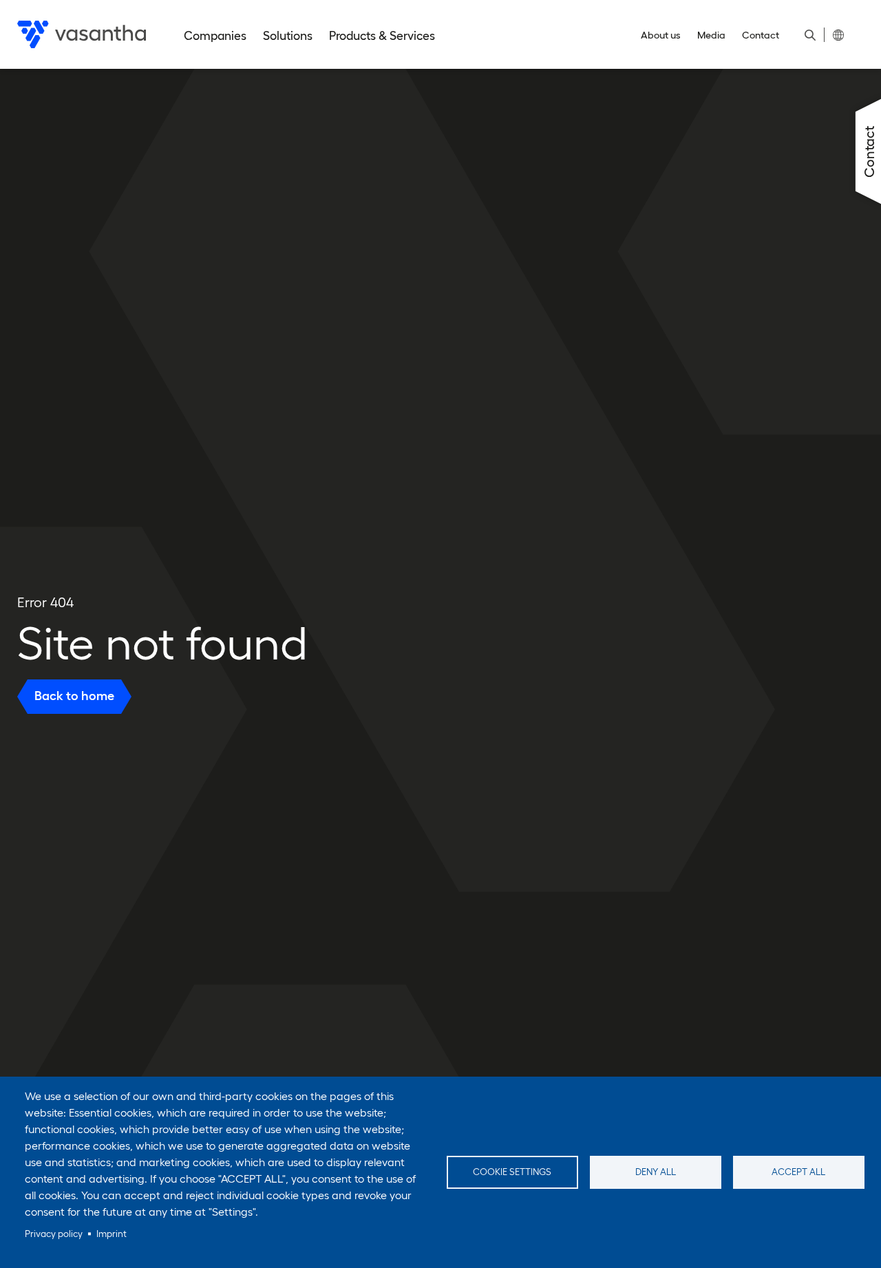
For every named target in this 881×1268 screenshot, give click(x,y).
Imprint (111, 1234)
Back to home (74, 696)
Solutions (287, 36)
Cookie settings (512, 1172)
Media (711, 35)
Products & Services (382, 36)
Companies (215, 36)
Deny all (655, 1172)
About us (661, 35)
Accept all (798, 1172)
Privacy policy (54, 1234)
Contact (760, 35)
